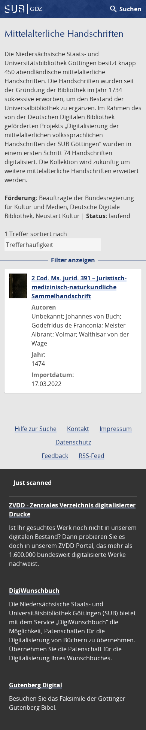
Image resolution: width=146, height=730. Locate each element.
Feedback (55, 456)
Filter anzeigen (73, 260)
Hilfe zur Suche (36, 429)
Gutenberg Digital (35, 685)
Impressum (116, 429)
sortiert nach (48, 234)
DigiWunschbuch (34, 590)
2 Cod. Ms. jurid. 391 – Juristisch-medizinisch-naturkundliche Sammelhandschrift (79, 287)
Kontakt (78, 429)
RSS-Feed (91, 456)
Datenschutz (73, 442)
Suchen (125, 8)
